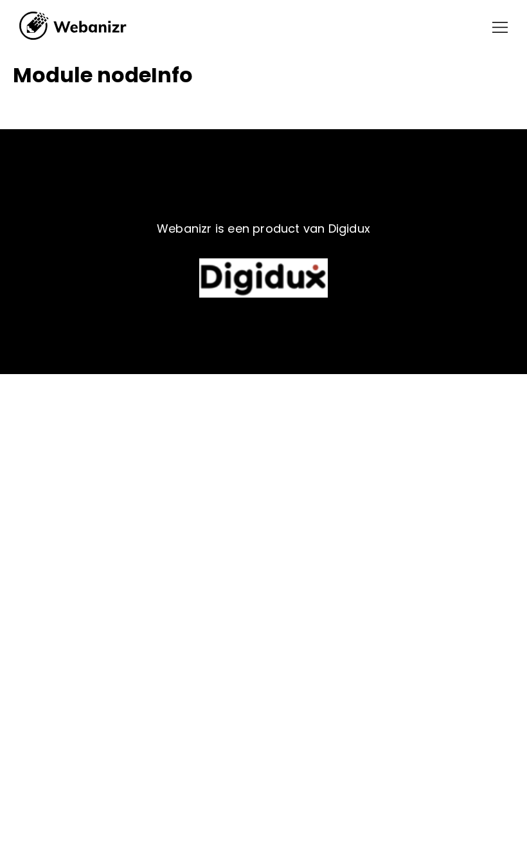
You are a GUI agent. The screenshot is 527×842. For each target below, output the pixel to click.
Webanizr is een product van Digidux (263, 228)
